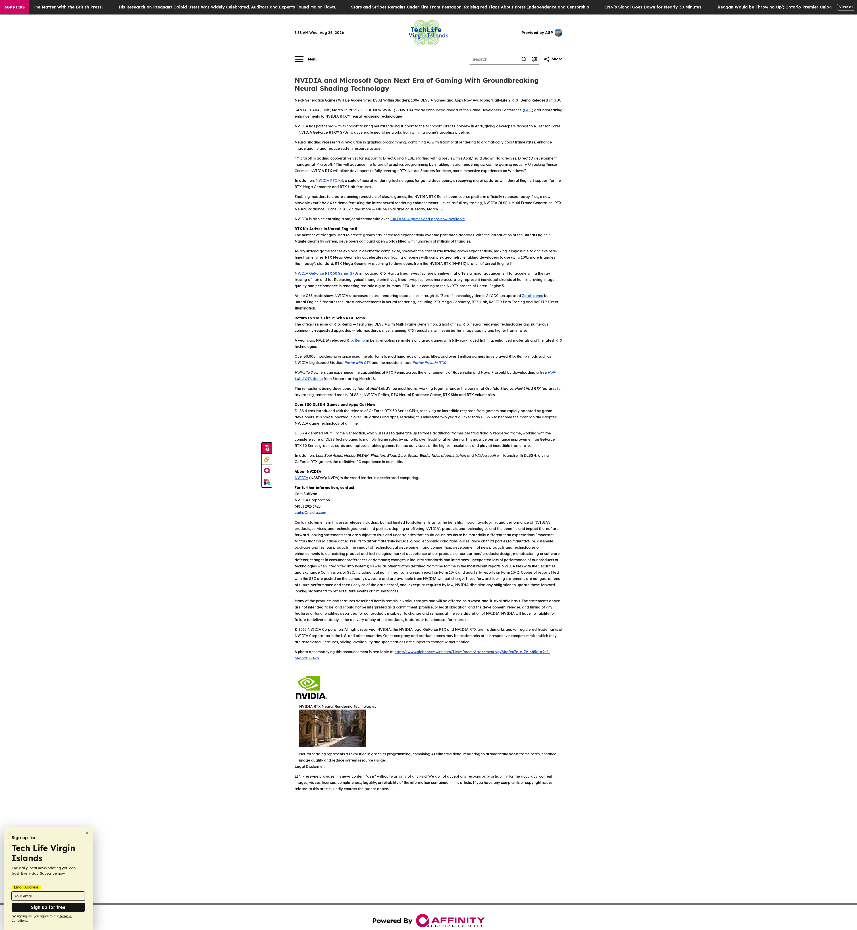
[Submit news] (267, 448)
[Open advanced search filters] (534, 59)
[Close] (87, 833)
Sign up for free (48, 907)
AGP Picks (14, 7)
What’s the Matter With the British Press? (61, 7)
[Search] (523, 59)
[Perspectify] (267, 459)
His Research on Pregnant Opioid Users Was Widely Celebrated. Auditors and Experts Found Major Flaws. (227, 7)
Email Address (26, 887)
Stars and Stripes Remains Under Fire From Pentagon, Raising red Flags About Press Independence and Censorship (470, 7)
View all (846, 7)
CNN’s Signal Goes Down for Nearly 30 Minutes (652, 7)
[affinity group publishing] (267, 470)
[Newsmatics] (267, 481)
